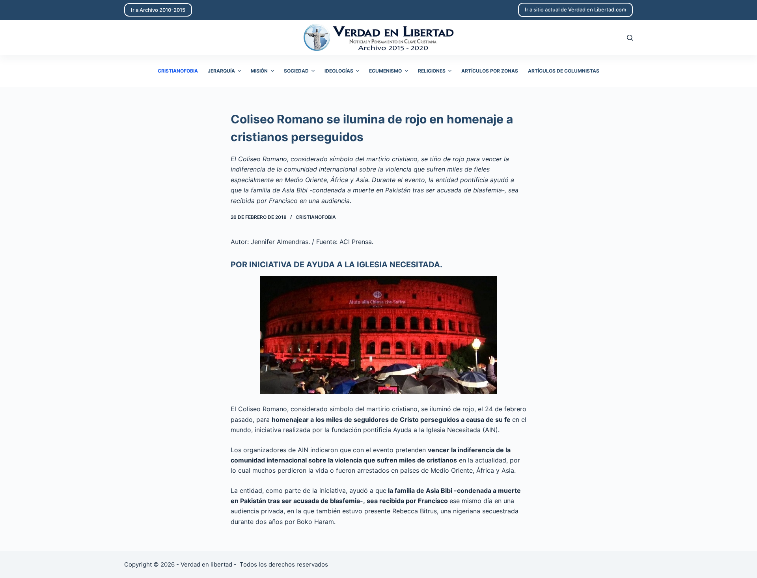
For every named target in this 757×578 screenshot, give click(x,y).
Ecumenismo (385, 71)
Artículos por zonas (489, 71)
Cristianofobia (178, 71)
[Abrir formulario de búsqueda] (630, 38)
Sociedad (296, 71)
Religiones (432, 71)
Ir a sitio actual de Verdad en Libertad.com (575, 9)
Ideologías (338, 71)
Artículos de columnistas (563, 71)
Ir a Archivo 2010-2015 (158, 10)
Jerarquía (221, 71)
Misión (259, 71)
